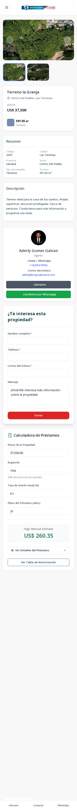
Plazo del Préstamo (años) (24, 503)
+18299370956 (39, 265)
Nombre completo (20, 333)
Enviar (39, 415)
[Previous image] (9, 40)
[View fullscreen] (67, 53)
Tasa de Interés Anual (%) (23, 485)
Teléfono (14, 349)
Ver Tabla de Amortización (38, 562)
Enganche (14, 462)
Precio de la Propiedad (21, 445)
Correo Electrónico (20, 366)
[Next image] (67, 40)
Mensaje (13, 382)
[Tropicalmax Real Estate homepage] (39, 8)
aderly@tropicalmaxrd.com (38, 275)
